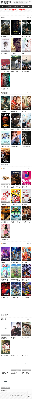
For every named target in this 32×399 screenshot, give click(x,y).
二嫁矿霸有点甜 (27, 338)
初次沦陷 (4, 338)
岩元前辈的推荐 (6, 315)
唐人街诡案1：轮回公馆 (18, 355)
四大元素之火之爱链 (17, 111)
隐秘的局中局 (26, 36)
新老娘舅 (4, 204)
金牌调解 (24, 204)
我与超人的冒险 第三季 (8, 297)
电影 (4, 17)
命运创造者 (4, 89)
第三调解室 (4, 222)
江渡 (23, 54)
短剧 (4, 319)
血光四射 (4, 54)
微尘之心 (24, 111)
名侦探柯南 (25, 297)
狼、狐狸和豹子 (27, 71)
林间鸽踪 (4, 111)
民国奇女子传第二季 (7, 373)
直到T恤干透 (5, 146)
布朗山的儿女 (15, 71)
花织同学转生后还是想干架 (9, 280)
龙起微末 (14, 373)
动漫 (4, 243)
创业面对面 (4, 187)
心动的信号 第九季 (7, 239)
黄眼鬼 (13, 36)
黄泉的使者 (25, 280)
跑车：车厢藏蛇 (27, 373)
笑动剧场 (24, 187)
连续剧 (5, 93)
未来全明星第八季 (17, 187)
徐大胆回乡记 (5, 71)
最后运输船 (4, 36)
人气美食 (14, 204)
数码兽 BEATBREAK (7, 262)
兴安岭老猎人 (26, 146)
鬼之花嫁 (24, 262)
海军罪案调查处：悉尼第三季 (10, 164)
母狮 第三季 (15, 129)
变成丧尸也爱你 (27, 355)
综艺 (4, 168)
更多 (28, 17)
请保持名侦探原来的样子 (19, 146)
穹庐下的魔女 (15, 280)
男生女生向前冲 (16, 222)
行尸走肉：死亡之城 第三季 (9, 129)
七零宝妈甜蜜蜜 (6, 355)
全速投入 (14, 54)
